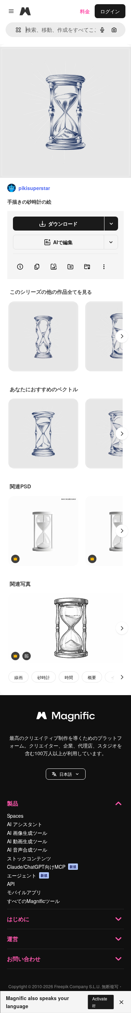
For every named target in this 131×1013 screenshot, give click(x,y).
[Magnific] (65, 717)
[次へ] (122, 336)
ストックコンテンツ (29, 858)
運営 (12, 939)
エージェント (27, 875)
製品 (12, 803)
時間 (69, 677)
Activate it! (99, 1002)
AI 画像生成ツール (27, 832)
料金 (85, 11)
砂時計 (43, 677)
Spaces (15, 815)
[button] (66, 774)
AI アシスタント (24, 824)
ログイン (110, 11)
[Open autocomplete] (15, 29)
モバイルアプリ (24, 892)
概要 (92, 677)
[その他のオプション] (104, 267)
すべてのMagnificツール (33, 900)
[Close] (121, 1002)
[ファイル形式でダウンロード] (111, 224)
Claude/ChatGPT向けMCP (42, 866)
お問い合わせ (24, 959)
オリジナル (48, 60)
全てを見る (79, 291)
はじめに (18, 919)
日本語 (65, 774)
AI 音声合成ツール (27, 849)
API (11, 883)
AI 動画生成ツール (27, 841)
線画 (18, 677)
